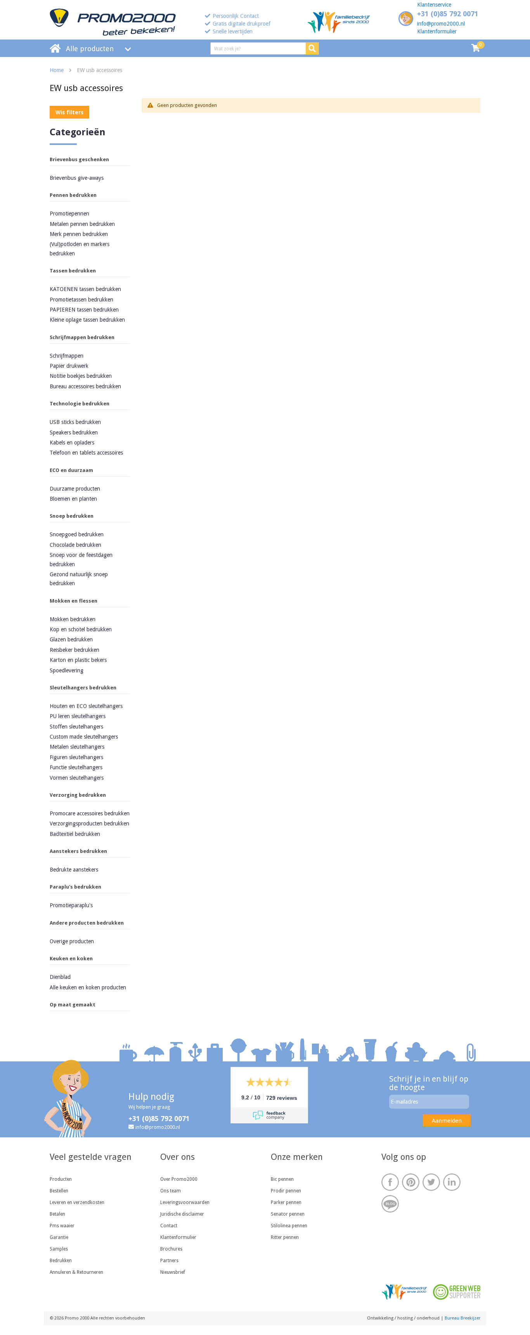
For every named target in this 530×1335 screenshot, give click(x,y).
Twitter (431, 1182)
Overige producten (72, 941)
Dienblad (60, 977)
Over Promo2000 (178, 1179)
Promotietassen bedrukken (81, 299)
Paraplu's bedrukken (75, 887)
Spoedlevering (66, 670)
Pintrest (410, 1182)
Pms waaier (62, 1225)
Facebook (390, 1182)
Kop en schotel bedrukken (81, 629)
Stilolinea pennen (289, 1225)
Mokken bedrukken (72, 619)
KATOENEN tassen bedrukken (85, 289)
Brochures (171, 1249)
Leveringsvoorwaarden (185, 1202)
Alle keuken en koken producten (88, 987)
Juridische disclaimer (182, 1214)
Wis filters (69, 112)
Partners (169, 1260)
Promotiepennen (69, 213)
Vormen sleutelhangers (77, 778)
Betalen (57, 1214)
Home (57, 70)
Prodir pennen (286, 1191)
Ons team (170, 1191)
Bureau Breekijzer (462, 1318)
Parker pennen (286, 1202)
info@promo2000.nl (441, 24)
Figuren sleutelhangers (76, 757)
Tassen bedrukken (73, 271)
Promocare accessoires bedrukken (90, 813)
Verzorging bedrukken (78, 795)
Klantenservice (434, 5)
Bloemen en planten (73, 499)
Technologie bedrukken (79, 404)
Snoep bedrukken (72, 516)
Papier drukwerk (69, 366)
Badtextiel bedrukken (75, 834)
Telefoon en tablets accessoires (86, 453)
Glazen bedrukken (71, 639)
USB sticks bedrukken (75, 422)
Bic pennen (282, 1179)
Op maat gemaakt (72, 1005)
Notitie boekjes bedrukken (81, 376)
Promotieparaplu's (71, 905)
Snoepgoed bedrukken (77, 534)
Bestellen (59, 1191)
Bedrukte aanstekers (74, 869)
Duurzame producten (75, 489)
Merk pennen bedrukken (79, 234)
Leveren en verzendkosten (77, 1202)
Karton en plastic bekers (78, 660)
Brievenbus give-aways (77, 178)
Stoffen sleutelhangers (76, 726)
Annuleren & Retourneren (76, 1272)
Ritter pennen (285, 1237)
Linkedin (452, 1182)
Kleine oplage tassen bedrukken (87, 320)
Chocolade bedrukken (75, 545)
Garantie (59, 1237)
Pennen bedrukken (73, 195)
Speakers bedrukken (74, 432)
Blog (390, 1204)
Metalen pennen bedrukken (82, 224)
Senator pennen (288, 1214)
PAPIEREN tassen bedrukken (84, 310)
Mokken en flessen (73, 601)
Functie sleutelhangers (76, 767)
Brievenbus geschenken (79, 159)
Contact (168, 1225)
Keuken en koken (71, 958)
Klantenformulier (437, 31)
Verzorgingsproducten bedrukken (89, 823)
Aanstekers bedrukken (78, 851)
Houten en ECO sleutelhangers (86, 706)
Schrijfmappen (66, 356)
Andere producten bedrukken (87, 923)
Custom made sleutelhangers (84, 737)
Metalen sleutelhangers (77, 747)
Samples (59, 1249)
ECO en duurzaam (71, 470)
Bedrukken (61, 1260)
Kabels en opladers (72, 442)
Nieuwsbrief (172, 1272)
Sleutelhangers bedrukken (83, 688)
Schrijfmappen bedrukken (82, 337)
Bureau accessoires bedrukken (85, 386)
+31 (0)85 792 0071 (447, 14)
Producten (61, 1179)
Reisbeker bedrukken (74, 650)
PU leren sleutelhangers (78, 716)
